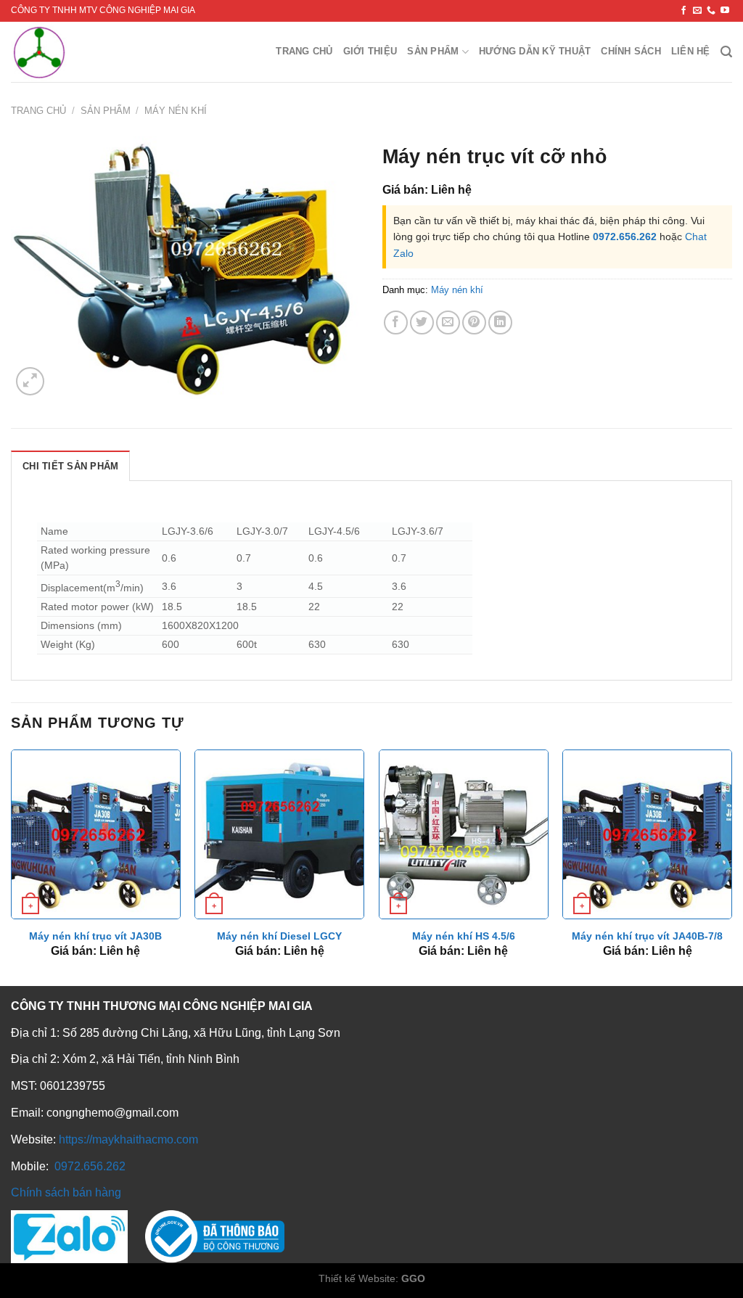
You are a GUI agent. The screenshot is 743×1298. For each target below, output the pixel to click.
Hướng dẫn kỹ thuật (535, 51)
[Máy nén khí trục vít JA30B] (96, 834)
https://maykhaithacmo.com (128, 1139)
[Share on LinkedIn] (500, 322)
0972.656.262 (625, 236)
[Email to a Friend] (448, 322)
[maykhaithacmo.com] (75, 52)
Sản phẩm (433, 51)
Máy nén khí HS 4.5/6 (463, 936)
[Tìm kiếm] (726, 52)
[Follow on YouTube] (725, 11)
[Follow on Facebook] (683, 11)
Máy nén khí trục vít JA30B (95, 936)
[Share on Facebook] (396, 322)
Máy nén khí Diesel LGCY (279, 936)
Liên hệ (690, 51)
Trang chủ (304, 51)
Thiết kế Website (357, 1278)
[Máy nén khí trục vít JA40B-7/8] (647, 834)
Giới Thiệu (370, 51)
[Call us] (711, 11)
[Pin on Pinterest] (474, 322)
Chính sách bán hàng (66, 1192)
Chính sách (631, 51)
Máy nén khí (175, 110)
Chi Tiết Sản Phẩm (70, 466)
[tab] (70, 466)
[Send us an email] (697, 11)
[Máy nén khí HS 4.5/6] (464, 834)
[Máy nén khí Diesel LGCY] (279, 834)
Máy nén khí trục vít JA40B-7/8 (647, 936)
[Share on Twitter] (422, 322)
